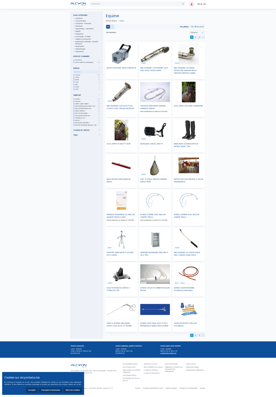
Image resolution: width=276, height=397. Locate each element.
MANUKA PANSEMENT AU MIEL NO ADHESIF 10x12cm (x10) (121, 215)
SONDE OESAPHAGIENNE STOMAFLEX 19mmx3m (184, 289)
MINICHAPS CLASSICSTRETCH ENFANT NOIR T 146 (186, 145)
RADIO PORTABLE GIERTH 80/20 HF (121, 68)
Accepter (32, 390)
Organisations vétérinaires (195, 370)
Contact (137, 388)
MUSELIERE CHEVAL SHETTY (151, 144)
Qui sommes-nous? (129, 367)
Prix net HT (200, 27)
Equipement (79, 34)
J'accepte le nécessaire (50, 390)
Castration (79, 18)
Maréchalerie (79, 46)
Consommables (80, 21)
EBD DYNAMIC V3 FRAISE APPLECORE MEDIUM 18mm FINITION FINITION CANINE (185, 70)
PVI (192, 27)
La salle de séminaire (151, 370)
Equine (122, 21)
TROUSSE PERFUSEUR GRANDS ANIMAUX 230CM (153, 107)
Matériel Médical (111, 21)
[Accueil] (78, 4)
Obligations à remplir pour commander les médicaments (173, 369)
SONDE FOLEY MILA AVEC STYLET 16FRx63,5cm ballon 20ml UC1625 (154, 324)
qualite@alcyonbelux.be (168, 353)
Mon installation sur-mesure (153, 367)
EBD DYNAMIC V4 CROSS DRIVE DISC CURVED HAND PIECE (187, 253)
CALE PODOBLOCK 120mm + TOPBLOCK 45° (118, 289)
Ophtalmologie (80, 49)
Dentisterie (79, 26)
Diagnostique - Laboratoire (84, 29)
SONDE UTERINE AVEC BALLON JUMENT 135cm (153, 215)
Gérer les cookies (73, 390)
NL (202, 4)
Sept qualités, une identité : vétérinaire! (132, 371)
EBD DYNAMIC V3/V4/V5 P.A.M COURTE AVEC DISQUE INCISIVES (120, 107)
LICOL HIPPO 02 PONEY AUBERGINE (188, 106)
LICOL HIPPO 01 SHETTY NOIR (119, 144)
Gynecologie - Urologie (82, 36)
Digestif (78, 31)
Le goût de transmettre (151, 373)
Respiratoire (79, 51)
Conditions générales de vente (153, 388)
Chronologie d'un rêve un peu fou (131, 379)
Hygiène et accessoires (83, 39)
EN (205, 4)
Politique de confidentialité (188, 388)
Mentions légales (171, 388)
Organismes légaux (192, 367)
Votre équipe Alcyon (129, 375)
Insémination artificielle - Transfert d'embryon (86, 43)
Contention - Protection (83, 23)
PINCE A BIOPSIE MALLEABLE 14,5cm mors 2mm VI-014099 (119, 324)
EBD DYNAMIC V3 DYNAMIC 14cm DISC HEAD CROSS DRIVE (154, 69)
